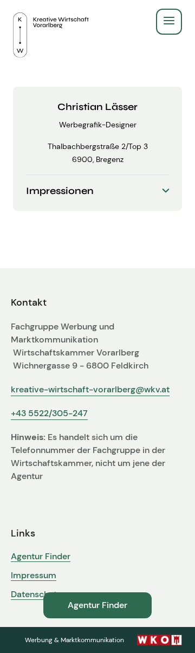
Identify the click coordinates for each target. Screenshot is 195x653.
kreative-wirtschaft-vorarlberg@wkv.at (90, 389)
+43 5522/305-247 (49, 413)
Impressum (33, 575)
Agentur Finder (40, 556)
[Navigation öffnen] (169, 22)
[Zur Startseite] (51, 21)
